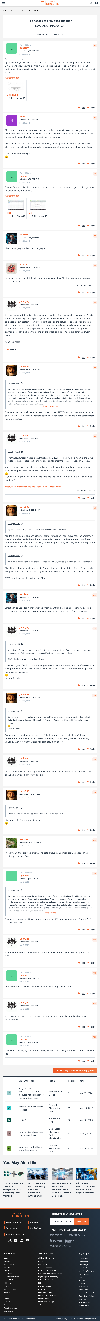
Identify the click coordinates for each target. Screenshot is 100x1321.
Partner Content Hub (87, 1293)
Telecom (41, 1305)
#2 (95, 118)
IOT (39, 1283)
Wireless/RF (9, 1311)
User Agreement (89, 1319)
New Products (84, 1274)
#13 (94, 759)
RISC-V (7, 1302)
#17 (94, 940)
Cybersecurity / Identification (50, 1273)
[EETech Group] (57, 1235)
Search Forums (44, 34)
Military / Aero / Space (47, 1295)
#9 (95, 508)
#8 (95, 436)
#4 (95, 236)
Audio (40, 1261)
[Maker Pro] (69, 1241)
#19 (94, 1004)
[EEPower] (56, 1240)
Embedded (8, 1280)
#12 (94, 695)
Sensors (7, 1305)
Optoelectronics (10, 1289)
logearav (42, 26)
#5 (95, 266)
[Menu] (3, 3)
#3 (95, 174)
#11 (94, 629)
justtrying (24, 301)
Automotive (42, 1264)
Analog (7, 1261)
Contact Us (35, 1228)
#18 (94, 973)
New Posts (58, 34)
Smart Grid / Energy (46, 1302)
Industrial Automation (46, 1280)
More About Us (13, 1222)
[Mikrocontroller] (60, 1246)
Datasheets (83, 1262)
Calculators (83, 1258)
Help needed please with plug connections (31, 1133)
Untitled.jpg (12, 94)
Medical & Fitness (45, 1292)
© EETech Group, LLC (12, 1319)
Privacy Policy (61, 1319)
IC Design (8, 1283)
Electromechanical (11, 1277)
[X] (10, 1240)
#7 (95, 368)
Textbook (83, 1299)
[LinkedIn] (15, 1240)
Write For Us (12, 1228)
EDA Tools (8, 1273)
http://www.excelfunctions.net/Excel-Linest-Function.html (33, 486)
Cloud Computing (45, 1267)
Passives (7, 1292)
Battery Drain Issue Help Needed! (31, 1108)
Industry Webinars (86, 1271)
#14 (94, 792)
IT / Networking (44, 1286)
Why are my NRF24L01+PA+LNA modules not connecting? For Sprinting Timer (31, 1093)
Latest (6, 1258)
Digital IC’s (8, 1270)
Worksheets (84, 1305)
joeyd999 (24, 366)
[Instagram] (21, 1240)
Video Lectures (85, 1302)
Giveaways (83, 1265)
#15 (94, 840)
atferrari (23, 264)
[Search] (91, 3)
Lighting (41, 1289)
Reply (92, 108)
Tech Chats (84, 1290)
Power (6, 1299)
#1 (95, 46)
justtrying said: (14, 383)
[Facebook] (5, 1240)
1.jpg (9, 212)
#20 (94, 1037)
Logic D (22, 1120)
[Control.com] (77, 1235)
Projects (82, 1283)
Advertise (35, 1222)
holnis (22, 116)
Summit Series (84, 1287)
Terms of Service (75, 1319)
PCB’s (6, 1295)
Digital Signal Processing (48, 1277)
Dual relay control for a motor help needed (30, 1148)
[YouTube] (27, 1240)
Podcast (82, 1280)
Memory (7, 1286)
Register (81, 1221)
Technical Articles (86, 1296)
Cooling (7, 1267)
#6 (95, 303)
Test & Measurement (12, 1308)
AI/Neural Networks (46, 1258)
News (81, 1277)
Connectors (9, 1264)
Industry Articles (85, 1268)
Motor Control (43, 1299)
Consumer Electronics (47, 1270)
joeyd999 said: (14, 452)
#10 (94, 595)
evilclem (23, 234)
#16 (94, 873)
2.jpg (31, 212)
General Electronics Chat (54, 1108)
